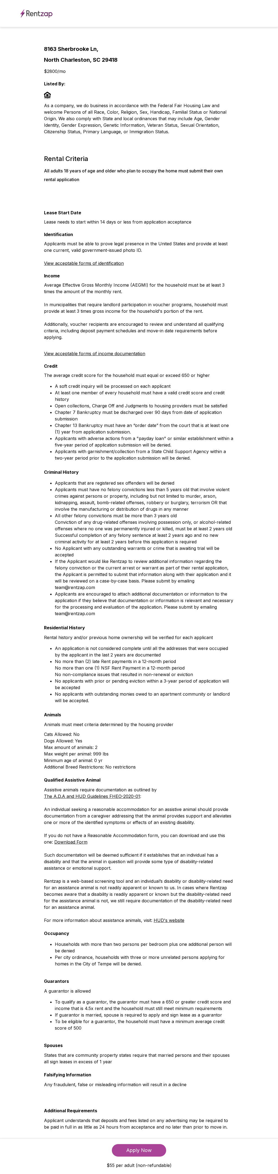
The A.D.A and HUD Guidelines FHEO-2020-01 (92, 796)
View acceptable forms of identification (84, 263)
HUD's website (169, 920)
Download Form (70, 842)
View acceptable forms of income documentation (94, 353)
